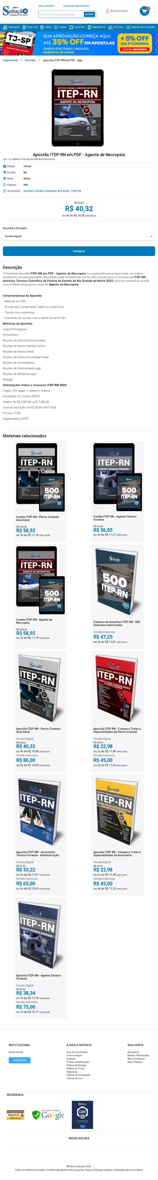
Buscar (89, 14)
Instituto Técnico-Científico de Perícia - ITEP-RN (52, 191)
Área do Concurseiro (77, 1052)
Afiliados (19, 1060)
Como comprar (74, 1055)
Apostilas (32, 27)
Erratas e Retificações (77, 1062)
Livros (48, 27)
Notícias (118, 27)
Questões (79, 27)
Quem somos (16, 1052)
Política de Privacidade (78, 1075)
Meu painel (133, 1052)
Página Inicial (10, 60)
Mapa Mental (99, 27)
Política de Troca (75, 1068)
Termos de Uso (74, 1078)
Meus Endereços (136, 1059)
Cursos (62, 27)
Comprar (79, 251)
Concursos (14, 27)
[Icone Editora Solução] (16, 11)
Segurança (72, 1072)
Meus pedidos (46, 5)
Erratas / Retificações (143, 27)
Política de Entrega (76, 1065)
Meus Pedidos (135, 1062)
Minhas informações (138, 1055)
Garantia (71, 1059)
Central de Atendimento (76, 5)
